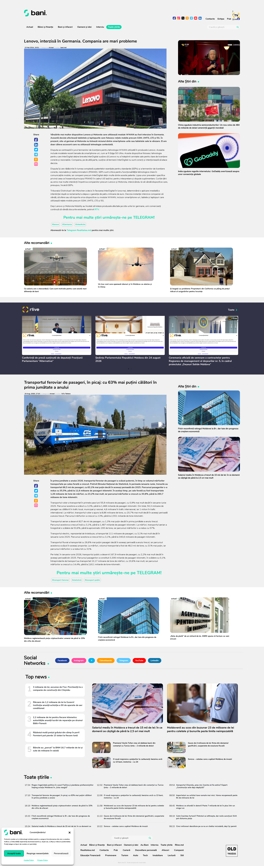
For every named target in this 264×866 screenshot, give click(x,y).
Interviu (100, 26)
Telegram (36, 155)
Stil (182, 855)
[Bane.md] (77, 13)
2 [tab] (131, 368)
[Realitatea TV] (236, 15)
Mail (36, 164)
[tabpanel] (56, 340)
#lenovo (55, 224)
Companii (179, 850)
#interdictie (80, 224)
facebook (174, 18)
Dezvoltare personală (146, 850)
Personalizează (61, 853)
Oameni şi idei (84, 26)
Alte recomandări (36, 243)
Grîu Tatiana (65, 394)
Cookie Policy (29, 860)
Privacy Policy (42, 860)
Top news (36, 677)
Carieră (126, 850)
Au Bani (144, 844)
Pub (229, 18)
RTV (97, 209)
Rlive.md (179, 844)
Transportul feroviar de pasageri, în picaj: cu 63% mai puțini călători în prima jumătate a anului (90, 385)
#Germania (67, 224)
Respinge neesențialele (38, 853)
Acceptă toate (14, 853)
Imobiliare (158, 855)
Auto (135, 855)
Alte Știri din (187, 81)
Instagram (79, 660)
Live (235, 19)
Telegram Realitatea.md (79, 230)
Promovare (110, 855)
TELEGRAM (143, 217)
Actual (29, 26)
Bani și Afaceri (65, 26)
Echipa (221, 18)
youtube (195, 18)
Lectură (171, 855)
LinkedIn (36, 145)
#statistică (76, 580)
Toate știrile (114, 26)
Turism (124, 855)
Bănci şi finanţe (45, 26)
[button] (69, 832)
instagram (178, 18)
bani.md (63, 48)
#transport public (92, 580)
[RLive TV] (31, 310)
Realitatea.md (87, 850)
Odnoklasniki (36, 160)
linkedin (200, 18)
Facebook (36, 140)
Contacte (210, 18)
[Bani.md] (232, 851)
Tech (145, 855)
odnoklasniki (187, 18)
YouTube (139, 660)
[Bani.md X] (183, 18)
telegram (191, 18)
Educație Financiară (90, 855)
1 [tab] (128, 368)
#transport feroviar (60, 580)
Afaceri (165, 850)
